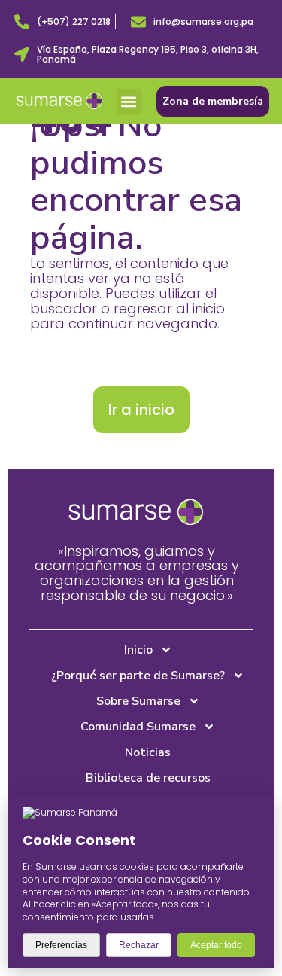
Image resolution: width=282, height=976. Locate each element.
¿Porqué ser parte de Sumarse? (138, 675)
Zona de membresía (212, 101)
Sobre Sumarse (138, 701)
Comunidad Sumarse (138, 726)
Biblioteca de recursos (148, 778)
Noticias (148, 752)
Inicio (138, 650)
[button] (129, 101)
